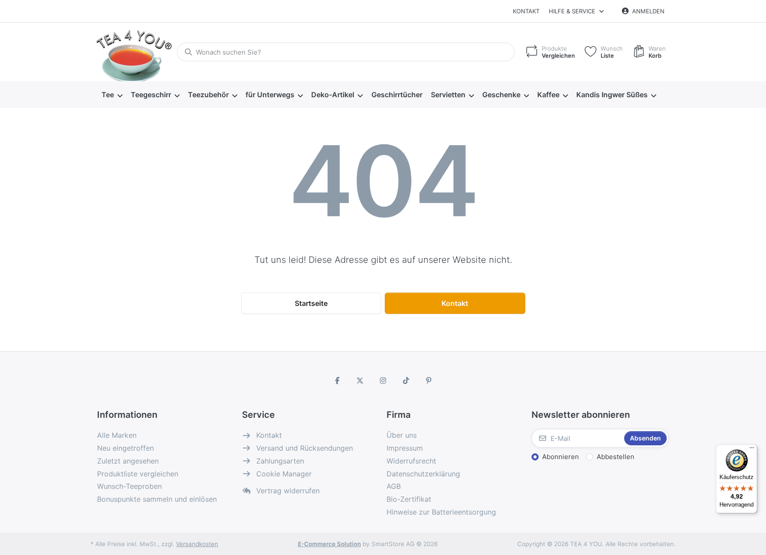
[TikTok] (406, 380)
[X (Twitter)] (360, 380)
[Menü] (751, 449)
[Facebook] (337, 380)
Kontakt (526, 11)
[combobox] (346, 52)
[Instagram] (383, 380)
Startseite (311, 303)
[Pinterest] (428, 380)
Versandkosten (197, 543)
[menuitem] (111, 95)
